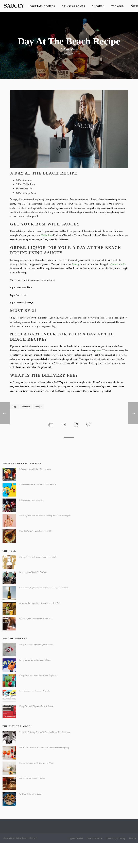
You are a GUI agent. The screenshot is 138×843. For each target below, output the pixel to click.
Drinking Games (73, 6)
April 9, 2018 (69, 53)
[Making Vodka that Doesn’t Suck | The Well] (9, 562)
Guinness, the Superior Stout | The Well (36, 618)
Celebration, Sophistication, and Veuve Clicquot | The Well (43, 587)
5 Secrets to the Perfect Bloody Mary (35, 469)
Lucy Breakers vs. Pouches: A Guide (34, 690)
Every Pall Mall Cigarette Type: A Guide (36, 706)
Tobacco (117, 6)
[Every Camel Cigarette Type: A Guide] (9, 665)
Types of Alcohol (76, 838)
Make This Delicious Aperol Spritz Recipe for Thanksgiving (44, 747)
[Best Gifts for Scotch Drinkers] (9, 783)
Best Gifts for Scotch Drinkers (32, 778)
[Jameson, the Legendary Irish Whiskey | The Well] (9, 608)
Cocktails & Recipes (94, 838)
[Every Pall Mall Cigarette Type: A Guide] (9, 711)
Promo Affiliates (70, 49)
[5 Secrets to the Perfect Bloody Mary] (9, 474)
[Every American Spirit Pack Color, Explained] (9, 680)
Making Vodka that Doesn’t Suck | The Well (37, 556)
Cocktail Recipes (42, 6)
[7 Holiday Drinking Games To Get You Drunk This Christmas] (9, 737)
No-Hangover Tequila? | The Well (33, 572)
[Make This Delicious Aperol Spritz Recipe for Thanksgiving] (9, 753)
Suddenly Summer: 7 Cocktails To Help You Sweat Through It (45, 515)
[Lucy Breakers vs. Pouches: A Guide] (9, 696)
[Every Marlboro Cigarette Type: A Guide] (9, 649)
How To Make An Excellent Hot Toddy (35, 530)
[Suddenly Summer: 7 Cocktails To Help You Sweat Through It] (9, 520)
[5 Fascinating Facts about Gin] (9, 505)
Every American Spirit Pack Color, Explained (38, 675)
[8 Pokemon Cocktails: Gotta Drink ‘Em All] (9, 490)
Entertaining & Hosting (116, 838)
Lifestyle (132, 838)
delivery (26, 406)
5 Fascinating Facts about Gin (31, 500)
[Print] (50, 424)
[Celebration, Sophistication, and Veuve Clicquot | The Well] (9, 593)
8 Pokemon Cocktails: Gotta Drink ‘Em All (37, 484)
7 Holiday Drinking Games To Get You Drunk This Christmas (45, 732)
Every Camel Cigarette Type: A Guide (35, 659)
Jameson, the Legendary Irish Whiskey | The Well (39, 603)
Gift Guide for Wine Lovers (30, 793)
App (14, 406)
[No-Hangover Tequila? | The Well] (9, 577)
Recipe (38, 406)
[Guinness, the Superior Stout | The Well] (9, 623)
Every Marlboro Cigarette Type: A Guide (36, 644)
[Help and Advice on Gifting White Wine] (9, 768)
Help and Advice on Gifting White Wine (36, 763)
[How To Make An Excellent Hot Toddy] (9, 536)
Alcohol (98, 6)
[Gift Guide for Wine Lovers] (9, 799)
